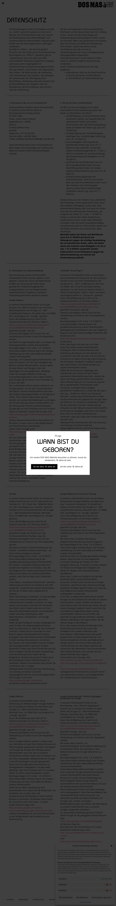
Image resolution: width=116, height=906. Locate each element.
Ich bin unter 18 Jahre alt (71, 466)
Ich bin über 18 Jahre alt (44, 466)
